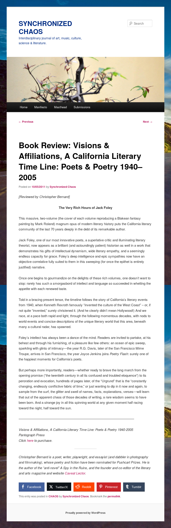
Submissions (82, 107)
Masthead (60, 107)
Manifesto (40, 107)
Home (23, 107)
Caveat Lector (75, 473)
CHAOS (53, 496)
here (30, 440)
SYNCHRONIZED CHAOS (45, 27)
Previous (26, 122)
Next (147, 122)
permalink (114, 496)
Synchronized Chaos (63, 187)
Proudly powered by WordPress (85, 513)
